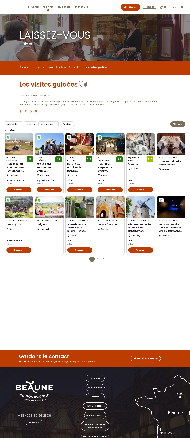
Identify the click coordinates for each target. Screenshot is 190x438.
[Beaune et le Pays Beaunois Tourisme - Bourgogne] (13, 7)
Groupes (95, 396)
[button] (183, 7)
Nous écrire (34, 422)
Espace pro (95, 378)
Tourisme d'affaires (95, 406)
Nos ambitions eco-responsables (95, 426)
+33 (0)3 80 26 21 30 (34, 415)
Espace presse (95, 387)
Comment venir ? (95, 415)
